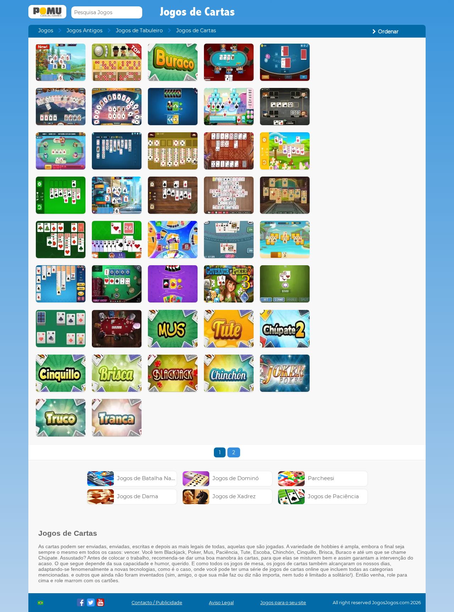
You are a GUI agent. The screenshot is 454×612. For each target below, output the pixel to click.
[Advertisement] (367, 150)
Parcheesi (321, 478)
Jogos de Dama (137, 496)
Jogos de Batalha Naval (148, 478)
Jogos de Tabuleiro (139, 30)
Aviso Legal (221, 602)
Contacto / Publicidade (157, 602)
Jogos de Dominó (235, 478)
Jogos (45, 30)
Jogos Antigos (85, 30)
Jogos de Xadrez (234, 496)
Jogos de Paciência (333, 496)
